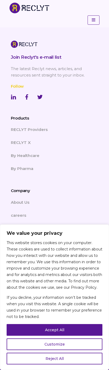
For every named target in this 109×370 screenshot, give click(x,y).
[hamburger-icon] (93, 20)
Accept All (54, 330)
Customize (54, 344)
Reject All (55, 358)
